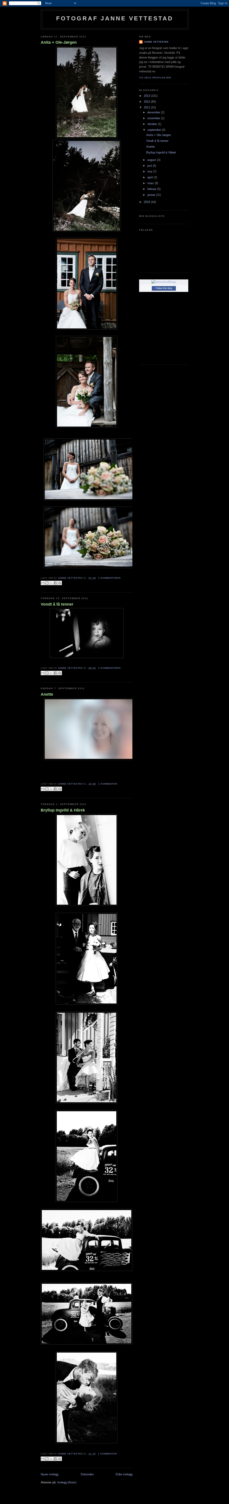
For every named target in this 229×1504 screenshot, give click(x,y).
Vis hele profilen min (155, 77)
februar (152, 189)
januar (151, 194)
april (150, 177)
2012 (147, 101)
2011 (147, 107)
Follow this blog (163, 288)
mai (150, 171)
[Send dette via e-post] (42, 583)
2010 (147, 202)
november (154, 118)
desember (154, 112)
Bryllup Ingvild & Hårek (63, 810)
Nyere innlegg (49, 1474)
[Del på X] (51, 583)
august (152, 160)
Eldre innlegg (124, 1474)
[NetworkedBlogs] (163, 282)
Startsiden (87, 1474)
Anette (47, 694)
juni (150, 165)
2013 (147, 95)
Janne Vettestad (156, 42)
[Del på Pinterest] (59, 583)
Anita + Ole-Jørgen (59, 42)
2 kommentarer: (109, 578)
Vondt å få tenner (57, 604)
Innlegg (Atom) (66, 1482)
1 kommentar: (108, 784)
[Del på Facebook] (55, 583)
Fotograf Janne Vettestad (115, 18)
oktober (152, 124)
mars (151, 183)
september (154, 130)
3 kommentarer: (109, 668)
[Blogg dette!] (47, 583)
